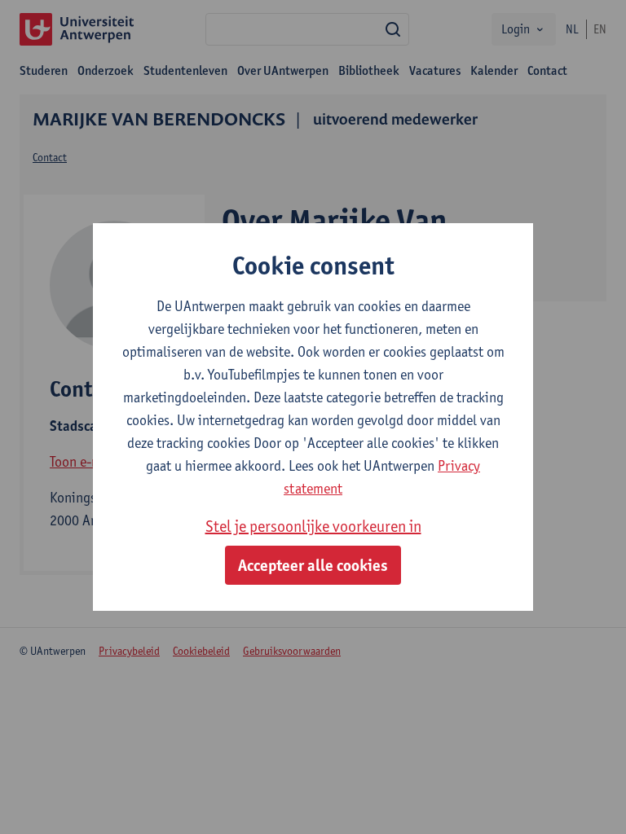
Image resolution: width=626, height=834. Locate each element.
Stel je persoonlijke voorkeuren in (313, 526)
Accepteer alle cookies (313, 565)
